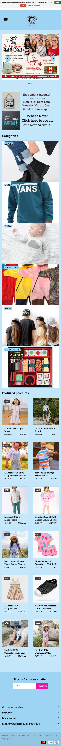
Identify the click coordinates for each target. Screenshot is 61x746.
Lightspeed (6, 738)
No (23, 6)
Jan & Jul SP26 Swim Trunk (45, 429)
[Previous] (8, 58)
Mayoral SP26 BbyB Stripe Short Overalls (15, 474)
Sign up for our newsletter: (30, 679)
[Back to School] (30, 57)
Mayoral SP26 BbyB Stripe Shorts (44, 474)
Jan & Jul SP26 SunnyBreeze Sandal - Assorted (14, 651)
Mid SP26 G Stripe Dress (13, 429)
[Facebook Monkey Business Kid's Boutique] (28, 694)
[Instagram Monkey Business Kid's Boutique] (33, 694)
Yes (57, 2)
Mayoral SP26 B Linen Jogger (12, 518)
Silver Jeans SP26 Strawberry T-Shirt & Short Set (46, 563)
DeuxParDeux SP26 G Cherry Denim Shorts (46, 518)
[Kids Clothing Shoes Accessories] (35, 20)
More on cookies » (34, 6)
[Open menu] (5, 19)
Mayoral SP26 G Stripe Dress (12, 607)
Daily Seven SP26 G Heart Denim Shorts (14, 562)
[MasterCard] (43, 742)
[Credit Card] (56, 742)
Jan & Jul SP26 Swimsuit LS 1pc (43, 651)
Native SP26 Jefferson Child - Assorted (46, 607)
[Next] (53, 58)
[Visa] (50, 742)
